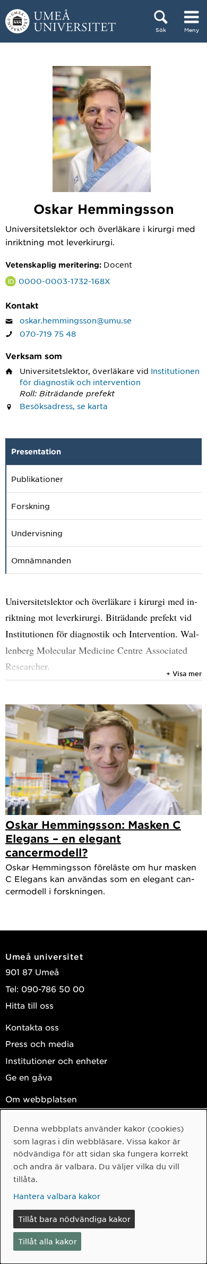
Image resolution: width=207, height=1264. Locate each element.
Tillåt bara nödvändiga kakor (74, 1219)
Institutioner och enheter (56, 1060)
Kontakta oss (32, 1027)
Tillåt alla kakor (47, 1241)
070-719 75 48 (48, 333)
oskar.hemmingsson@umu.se (76, 320)
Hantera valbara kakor (56, 1196)
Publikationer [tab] (37, 479)
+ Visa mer (184, 673)
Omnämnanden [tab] (41, 560)
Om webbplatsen (41, 1099)
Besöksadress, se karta (64, 406)
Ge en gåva (28, 1077)
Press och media (39, 1043)
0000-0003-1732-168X (64, 281)
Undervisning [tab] (37, 533)
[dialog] (103, 1186)
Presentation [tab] (36, 451)
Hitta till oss (29, 1005)
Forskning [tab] (30, 506)
